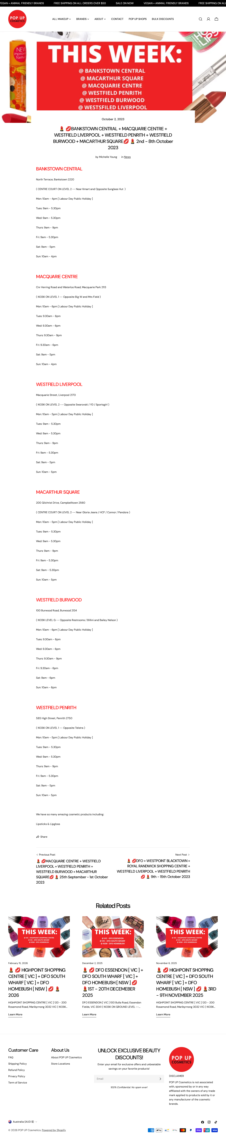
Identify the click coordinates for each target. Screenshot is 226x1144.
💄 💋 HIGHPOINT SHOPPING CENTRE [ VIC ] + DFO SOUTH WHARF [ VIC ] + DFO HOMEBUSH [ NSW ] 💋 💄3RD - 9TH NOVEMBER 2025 (186, 982)
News (127, 157)
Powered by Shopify (54, 1130)
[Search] (200, 19)
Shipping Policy (17, 1063)
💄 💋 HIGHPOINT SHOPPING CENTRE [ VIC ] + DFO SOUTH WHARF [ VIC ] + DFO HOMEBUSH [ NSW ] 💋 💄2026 (36, 982)
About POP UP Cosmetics (66, 1057)
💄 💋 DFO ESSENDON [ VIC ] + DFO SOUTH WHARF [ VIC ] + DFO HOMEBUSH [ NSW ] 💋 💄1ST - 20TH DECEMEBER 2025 (112, 982)
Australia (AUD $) (23, 1121)
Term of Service (17, 1082)
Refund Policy (16, 1070)
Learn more (15, 1014)
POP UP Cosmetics (29, 1130)
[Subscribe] (160, 1078)
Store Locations (60, 1063)
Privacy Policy (16, 1076)
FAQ (10, 1057)
